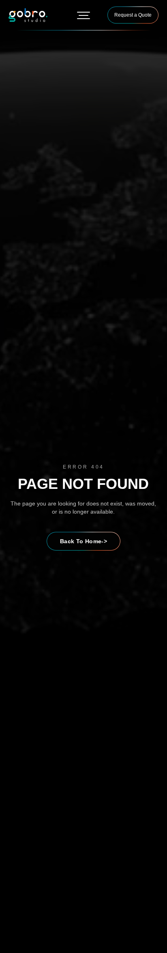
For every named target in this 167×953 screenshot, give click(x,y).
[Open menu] (83, 15)
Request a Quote (133, 15)
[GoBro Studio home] (28, 15)
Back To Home (83, 541)
